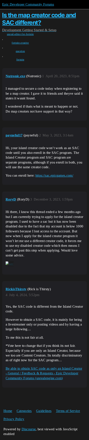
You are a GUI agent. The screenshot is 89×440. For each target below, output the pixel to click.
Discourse (29, 429)
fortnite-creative (20, 42)
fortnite (20, 59)
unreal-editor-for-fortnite (20, 34)
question (20, 51)
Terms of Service (68, 411)
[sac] (10, 263)
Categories (24, 411)
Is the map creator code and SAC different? (39, 18)
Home (7, 411)
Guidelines (43, 411)
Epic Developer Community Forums (28, 4)
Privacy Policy (13, 419)
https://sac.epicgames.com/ (54, 175)
